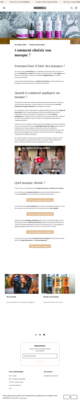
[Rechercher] (72, 8)
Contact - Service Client (16, 382)
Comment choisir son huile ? (53, 302)
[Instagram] (36, 334)
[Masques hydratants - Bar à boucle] (40, 214)
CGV (10, 388)
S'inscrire (40, 361)
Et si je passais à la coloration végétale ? (21, 302)
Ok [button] (70, 397)
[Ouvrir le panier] (76, 8)
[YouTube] (44, 334)
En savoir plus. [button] (23, 398)
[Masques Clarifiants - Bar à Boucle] (40, 232)
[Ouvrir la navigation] (4, 8)
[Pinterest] (40, 334)
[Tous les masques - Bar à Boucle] (40, 246)
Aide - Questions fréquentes (17, 379)
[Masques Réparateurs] (40, 200)
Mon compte (12, 376)
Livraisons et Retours (15, 385)
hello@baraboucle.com (51, 376)
